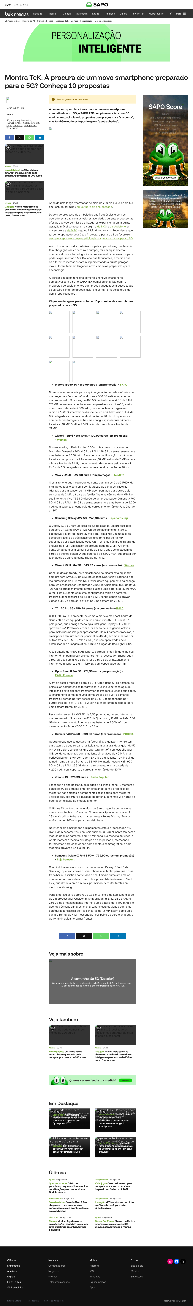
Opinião (74, 21)
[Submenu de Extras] (101, 13)
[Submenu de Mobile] (58, 13)
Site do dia (53, 1217)
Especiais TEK (61, 21)
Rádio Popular (64, 675)
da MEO (72, 230)
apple (13, 120)
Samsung (17, 125)
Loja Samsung (118, 518)
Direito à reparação (103, 21)
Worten (62, 439)
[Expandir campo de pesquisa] (171, 13)
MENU (8, 5)
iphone (18, 123)
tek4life (119, 475)
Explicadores (86, 21)
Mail (16, 5)
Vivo (8, 128)
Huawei (10, 123)
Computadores (101, 1179)
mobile (26, 123)
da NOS (102, 226)
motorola (34, 123)
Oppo (9, 125)
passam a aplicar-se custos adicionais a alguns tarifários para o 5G (91, 238)
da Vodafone (118, 226)
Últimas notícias (12, 21)
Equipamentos (55, 1198)
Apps (51, 1179)
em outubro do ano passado (94, 206)
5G (7, 120)
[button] (9, 137)
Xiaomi (15, 128)
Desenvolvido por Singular (175, 1301)
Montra (9, 114)
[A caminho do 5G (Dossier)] (92, 981)
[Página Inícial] (16, 13)
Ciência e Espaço (45, 21)
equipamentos (24, 120)
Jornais (24, 5)
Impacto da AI (28, 21)
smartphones (30, 125)
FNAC (123, 384)
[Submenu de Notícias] (44, 13)
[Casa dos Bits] (20, 98)
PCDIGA (128, 734)
